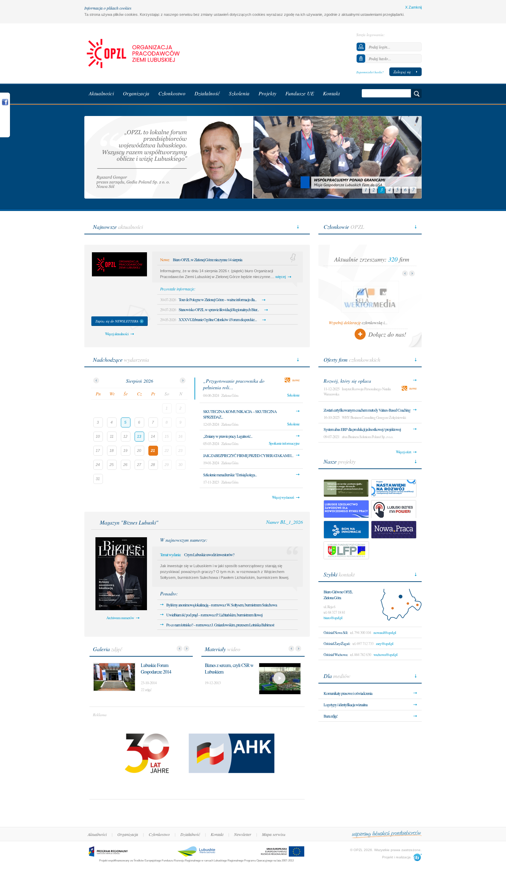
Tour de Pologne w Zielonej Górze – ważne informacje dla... (217, 299)
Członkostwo (159, 834)
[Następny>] (183, 380)
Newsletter (242, 834)
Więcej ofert (403, 451)
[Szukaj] (416, 93)
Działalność (190, 834)
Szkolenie (293, 395)
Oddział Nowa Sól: (336, 632)
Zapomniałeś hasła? (370, 72)
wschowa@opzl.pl (385, 654)
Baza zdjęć (330, 716)
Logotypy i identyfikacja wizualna (345, 704)
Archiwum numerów (120, 617)
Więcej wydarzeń (283, 497)
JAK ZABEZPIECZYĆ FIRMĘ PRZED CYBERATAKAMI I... (248, 455)
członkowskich (352, 359)
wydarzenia (121, 359)
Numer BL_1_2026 (284, 522)
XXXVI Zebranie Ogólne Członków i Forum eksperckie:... (218, 319)
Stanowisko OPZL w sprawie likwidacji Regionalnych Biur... (219, 309)
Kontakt (217, 834)
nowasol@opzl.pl (384, 632)
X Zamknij (413, 7)
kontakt (339, 574)
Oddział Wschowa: (336, 654)
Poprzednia (179, 648)
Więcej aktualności (116, 333)
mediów (337, 675)
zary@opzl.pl (384, 643)
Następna (186, 648)
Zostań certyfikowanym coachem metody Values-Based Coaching (367, 410)
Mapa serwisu (273, 834)
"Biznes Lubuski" (129, 522)
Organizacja (127, 834)
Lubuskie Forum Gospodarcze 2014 (156, 668)
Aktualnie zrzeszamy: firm (371, 259)
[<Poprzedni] (96, 380)
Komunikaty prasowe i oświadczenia (348, 693)
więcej (280, 277)
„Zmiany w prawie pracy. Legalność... (227, 436)
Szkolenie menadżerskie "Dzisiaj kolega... (230, 474)
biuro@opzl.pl (333, 617)
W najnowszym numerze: (184, 540)
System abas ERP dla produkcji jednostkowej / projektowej (362, 429)
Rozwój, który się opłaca (347, 381)
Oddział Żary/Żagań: (337, 643)
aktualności (118, 226)
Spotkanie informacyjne (284, 443)
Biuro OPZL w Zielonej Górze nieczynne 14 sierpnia (207, 259)
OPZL (344, 226)
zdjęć (107, 649)
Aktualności (97, 834)
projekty (340, 461)
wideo (222, 649)
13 (139, 436)
